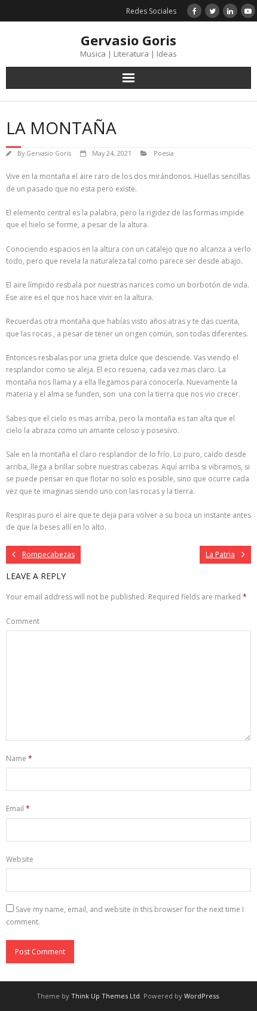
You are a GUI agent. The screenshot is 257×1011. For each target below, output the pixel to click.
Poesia (164, 153)
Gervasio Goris (48, 153)
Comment (22, 621)
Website (19, 859)
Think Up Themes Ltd (105, 995)
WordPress (201, 995)
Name (19, 758)
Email (18, 808)
